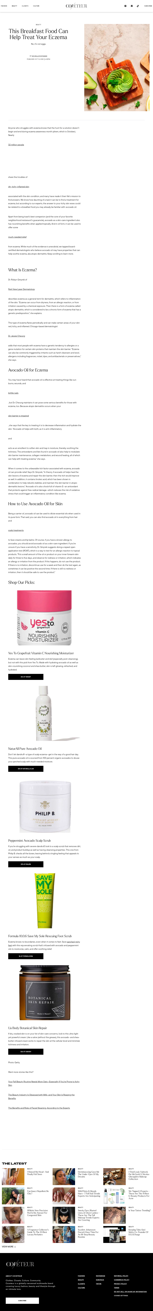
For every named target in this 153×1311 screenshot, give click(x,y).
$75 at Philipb (26, 864)
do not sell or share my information (130, 1292)
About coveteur (14, 1276)
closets (25, 6)
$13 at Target (26, 677)
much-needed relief (17, 236)
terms (116, 1288)
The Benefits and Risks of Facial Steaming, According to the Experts (39, 1107)
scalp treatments (16, 530)
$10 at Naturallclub (26, 769)
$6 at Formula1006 (26, 956)
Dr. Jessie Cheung (16, 335)
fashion (4, 6)
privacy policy (120, 1284)
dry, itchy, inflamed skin (18, 186)
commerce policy (121, 1280)
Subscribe (148, 6)
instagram (100, 1276)
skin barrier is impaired (18, 415)
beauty (14, 6)
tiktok (98, 1284)
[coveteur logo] (76, 6)
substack (100, 1280)
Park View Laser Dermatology (21, 289)
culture (36, 6)
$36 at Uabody (26, 1052)
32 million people (16, 144)
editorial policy (121, 1276)
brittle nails (13, 392)
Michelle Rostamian (39, 56)
